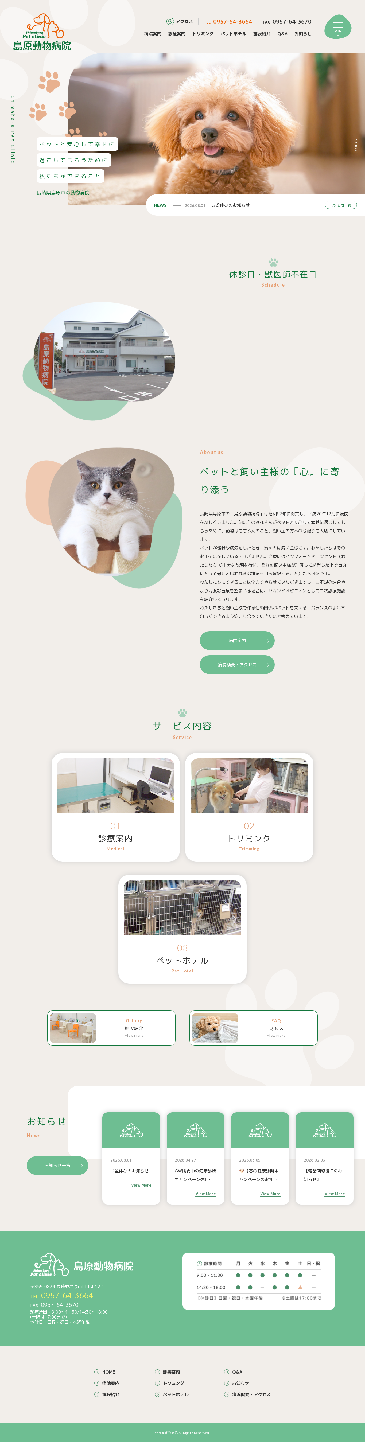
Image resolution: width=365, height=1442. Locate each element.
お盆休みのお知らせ (230, 205)
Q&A (282, 34)
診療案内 (176, 34)
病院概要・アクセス (237, 665)
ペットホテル (233, 34)
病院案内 (152, 34)
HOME (108, 1372)
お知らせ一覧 (341, 205)
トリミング (203, 34)
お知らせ (303, 34)
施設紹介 (261, 34)
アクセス (184, 21)
